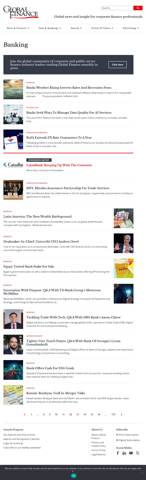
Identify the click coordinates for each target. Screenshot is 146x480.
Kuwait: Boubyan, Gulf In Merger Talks (55, 393)
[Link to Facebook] (117, 453)
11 (63, 414)
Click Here (117, 64)
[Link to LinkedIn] (124, 453)
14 (84, 414)
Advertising (129, 28)
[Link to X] (137, 453)
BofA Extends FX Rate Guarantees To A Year (59, 137)
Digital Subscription (129, 440)
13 (77, 414)
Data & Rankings (48, 28)
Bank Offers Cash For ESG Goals (50, 368)
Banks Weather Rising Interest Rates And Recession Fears (68, 87)
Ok (73, 476)
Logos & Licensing (13, 443)
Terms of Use (98, 450)
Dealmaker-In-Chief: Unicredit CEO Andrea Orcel (41, 241)
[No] (142, 472)
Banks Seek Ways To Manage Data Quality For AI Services (68, 112)
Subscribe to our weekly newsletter (22, 447)
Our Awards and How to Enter (19, 434)
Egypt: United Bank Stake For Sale (28, 266)
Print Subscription (129, 434)
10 (56, 414)
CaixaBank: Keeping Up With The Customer (59, 165)
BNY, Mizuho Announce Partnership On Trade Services (67, 188)
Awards (75, 28)
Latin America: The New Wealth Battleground (37, 216)
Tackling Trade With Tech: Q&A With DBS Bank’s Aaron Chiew (73, 317)
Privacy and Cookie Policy (98, 444)
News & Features (16, 28)
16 (99, 414)
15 (92, 414)
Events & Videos (100, 28)
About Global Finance (98, 436)
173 (113, 414)
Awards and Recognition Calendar (21, 439)
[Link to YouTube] (131, 453)
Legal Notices (98, 454)
